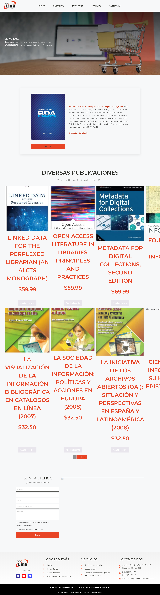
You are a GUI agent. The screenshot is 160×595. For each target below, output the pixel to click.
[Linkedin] (30, 576)
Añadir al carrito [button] (27, 303)
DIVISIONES (77, 6)
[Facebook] (18, 576)
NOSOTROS (58, 6)
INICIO (41, 6)
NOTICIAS (96, 6)
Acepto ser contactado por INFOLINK (30, 529)
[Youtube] (24, 576)
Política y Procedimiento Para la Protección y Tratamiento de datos (80, 587)
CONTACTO (114, 6)
